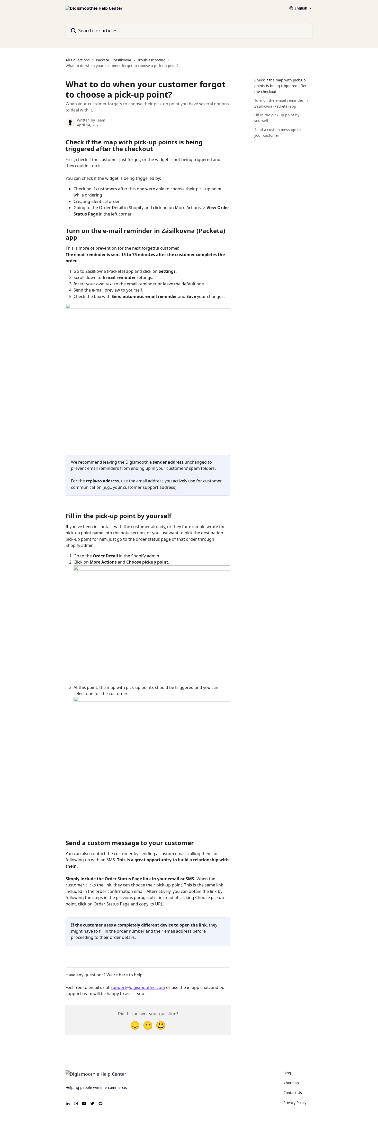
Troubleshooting (151, 60)
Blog (287, 1072)
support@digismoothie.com (138, 987)
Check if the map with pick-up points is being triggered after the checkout (280, 86)
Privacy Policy (294, 1102)
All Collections (78, 60)
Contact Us (292, 1092)
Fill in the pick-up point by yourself (276, 118)
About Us (291, 1082)
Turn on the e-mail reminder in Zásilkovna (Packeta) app (281, 103)
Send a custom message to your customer (277, 132)
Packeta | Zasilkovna (113, 60)
